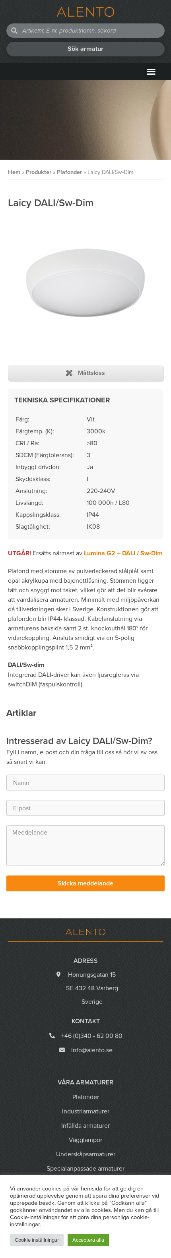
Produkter (38, 172)
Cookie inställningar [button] (37, 1239)
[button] (151, 71)
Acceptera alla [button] (88, 1239)
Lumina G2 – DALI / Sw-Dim (123, 553)
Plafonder (69, 172)
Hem (14, 172)
